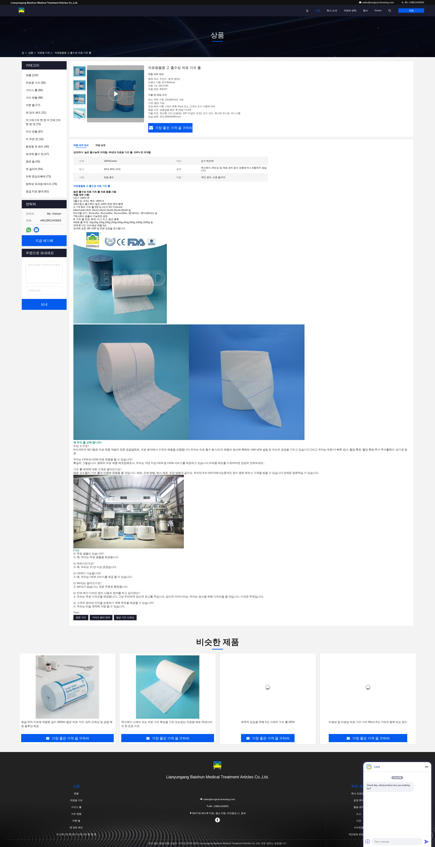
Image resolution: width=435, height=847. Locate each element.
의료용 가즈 (43, 52)
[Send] (426, 841)
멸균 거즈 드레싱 (125, 617)
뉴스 (358, 814)
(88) (34, 97)
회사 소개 (332, 10)
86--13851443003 (414, 2)
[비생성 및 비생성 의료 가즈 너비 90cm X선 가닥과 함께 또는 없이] (367, 687)
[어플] (28, 229)
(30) (36, 82)
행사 (365, 10)
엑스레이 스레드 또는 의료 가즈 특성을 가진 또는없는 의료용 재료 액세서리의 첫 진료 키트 (166, 724)
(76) (41, 184)
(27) (37, 154)
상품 (30, 52)
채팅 (411, 10)
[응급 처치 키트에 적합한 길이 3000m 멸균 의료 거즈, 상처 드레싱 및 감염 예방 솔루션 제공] (67, 687)
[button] (79, 118)
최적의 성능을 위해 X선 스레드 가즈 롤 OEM (267, 722)
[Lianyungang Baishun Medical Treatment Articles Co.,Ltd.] (21, 10)
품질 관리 (359, 807)
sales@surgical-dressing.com (378, 2)
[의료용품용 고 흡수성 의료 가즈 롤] (115, 93)
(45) (33, 161)
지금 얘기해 (44, 241)
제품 (317, 10)
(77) (33, 105)
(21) (36, 112)
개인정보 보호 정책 (359, 834)
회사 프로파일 (358, 793)
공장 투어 (359, 800)
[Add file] (367, 841)
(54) (34, 169)
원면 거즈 (81, 617)
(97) (34, 131)
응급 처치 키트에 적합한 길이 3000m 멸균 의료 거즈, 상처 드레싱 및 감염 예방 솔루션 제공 (66, 724)
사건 (358, 820)
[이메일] (36, 230)
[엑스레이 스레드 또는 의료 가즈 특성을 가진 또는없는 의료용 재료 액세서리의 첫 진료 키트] (167, 687)
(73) (38, 176)
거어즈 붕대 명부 (101, 617)
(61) (37, 191)
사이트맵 (358, 827)
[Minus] (426, 767)
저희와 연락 (350, 10)
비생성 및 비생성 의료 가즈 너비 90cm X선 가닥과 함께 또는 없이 (367, 722)
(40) (37, 146)
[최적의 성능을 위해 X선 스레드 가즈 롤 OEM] (267, 687)
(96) (34, 90)
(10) (35, 139)
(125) (32, 75)
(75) (43, 122)
